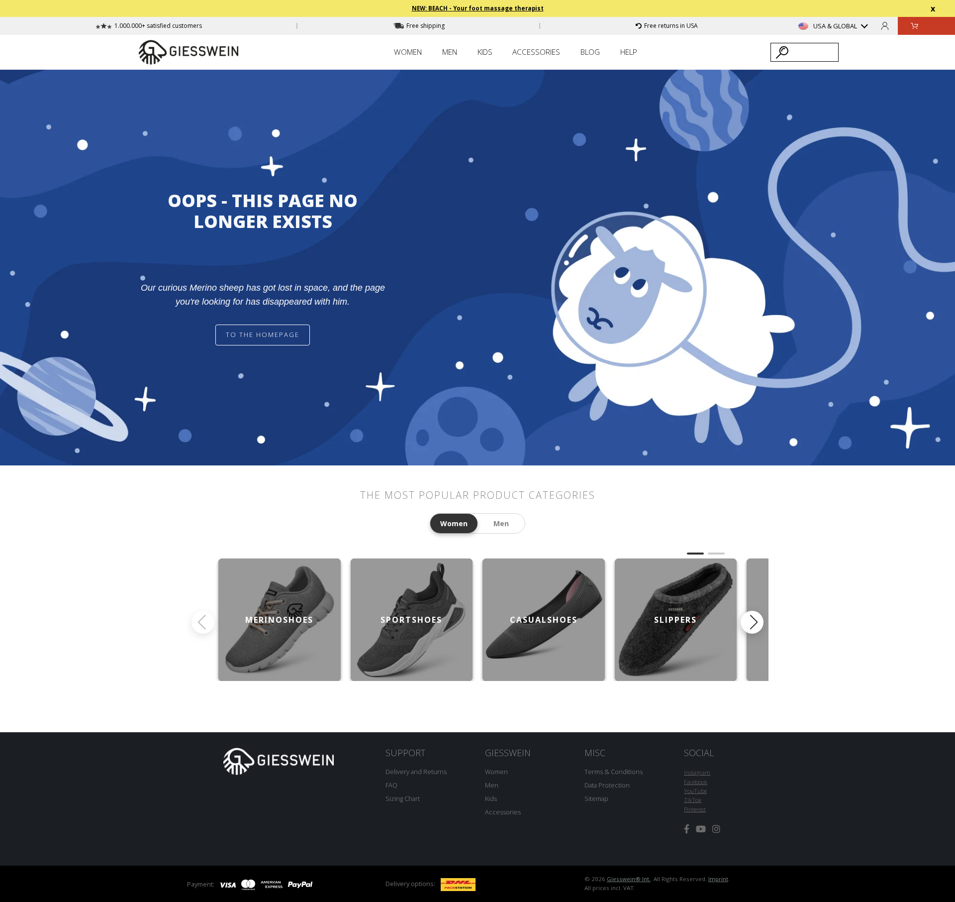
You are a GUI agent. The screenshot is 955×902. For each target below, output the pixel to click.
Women (496, 771)
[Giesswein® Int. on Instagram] (716, 829)
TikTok (692, 799)
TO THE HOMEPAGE (262, 334)
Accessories (503, 811)
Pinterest (695, 809)
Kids (491, 798)
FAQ (391, 785)
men (501, 523)
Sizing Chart (402, 798)
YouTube (695, 790)
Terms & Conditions (613, 771)
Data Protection (607, 785)
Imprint (718, 879)
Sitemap (596, 798)
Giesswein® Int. (629, 879)
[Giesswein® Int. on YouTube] (701, 829)
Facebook (695, 782)
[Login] (885, 25)
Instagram (697, 772)
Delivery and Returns (416, 771)
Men (491, 785)
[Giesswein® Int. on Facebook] (686, 829)
